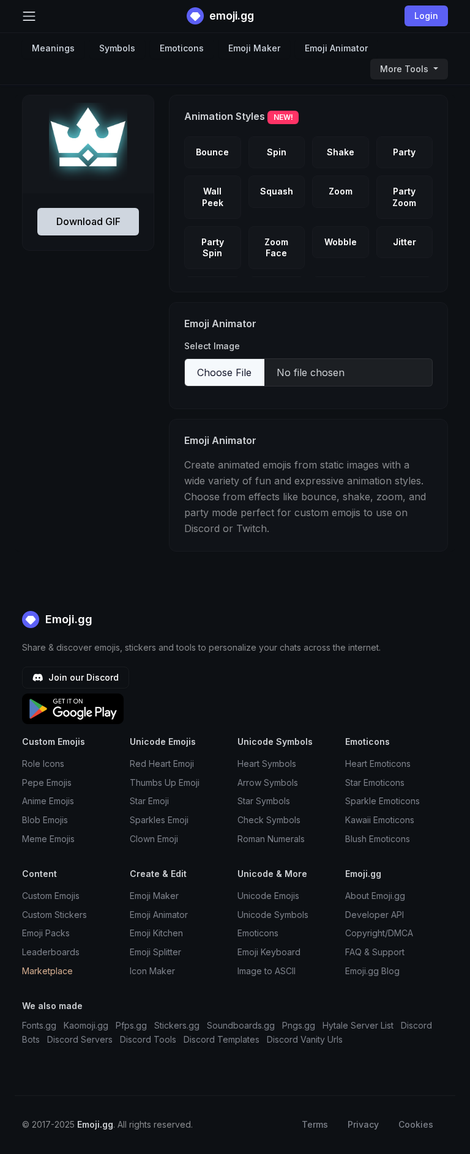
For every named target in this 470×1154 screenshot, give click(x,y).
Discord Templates (221, 1039)
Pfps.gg (131, 1025)
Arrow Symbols (267, 782)
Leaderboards (51, 952)
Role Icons (43, 763)
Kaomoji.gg (86, 1025)
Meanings (53, 48)
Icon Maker (152, 971)
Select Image (212, 346)
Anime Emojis (48, 801)
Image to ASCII (266, 971)
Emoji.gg (67, 619)
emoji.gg (230, 15)
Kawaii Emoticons (379, 820)
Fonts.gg (39, 1025)
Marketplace (47, 971)
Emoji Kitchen (156, 933)
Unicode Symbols (272, 914)
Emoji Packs (46, 933)
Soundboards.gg (241, 1025)
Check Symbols (268, 820)
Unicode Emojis (268, 895)
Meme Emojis (48, 839)
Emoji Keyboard (268, 952)
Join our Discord (82, 677)
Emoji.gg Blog (372, 971)
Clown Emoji (154, 839)
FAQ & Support (375, 952)
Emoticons (182, 48)
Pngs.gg (298, 1025)
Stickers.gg (177, 1025)
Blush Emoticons (377, 839)
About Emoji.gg (375, 895)
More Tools (405, 69)
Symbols (117, 48)
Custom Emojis (51, 895)
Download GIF (88, 221)
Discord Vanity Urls (305, 1039)
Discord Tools (148, 1039)
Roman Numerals (271, 839)
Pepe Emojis (47, 782)
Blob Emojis (45, 820)
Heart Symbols (266, 763)
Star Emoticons (375, 782)
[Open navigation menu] (29, 16)
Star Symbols (263, 801)
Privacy (363, 1124)
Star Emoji (149, 801)
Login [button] (426, 15)
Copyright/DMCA (379, 933)
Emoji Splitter (155, 952)
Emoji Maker (254, 48)
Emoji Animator (336, 48)
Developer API (374, 914)
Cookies (415, 1124)
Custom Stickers (54, 914)
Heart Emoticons (378, 763)
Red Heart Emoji (162, 763)
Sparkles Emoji (159, 820)
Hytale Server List (358, 1025)
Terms (315, 1124)
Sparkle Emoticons (382, 801)
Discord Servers (80, 1039)
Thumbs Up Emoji (165, 782)
